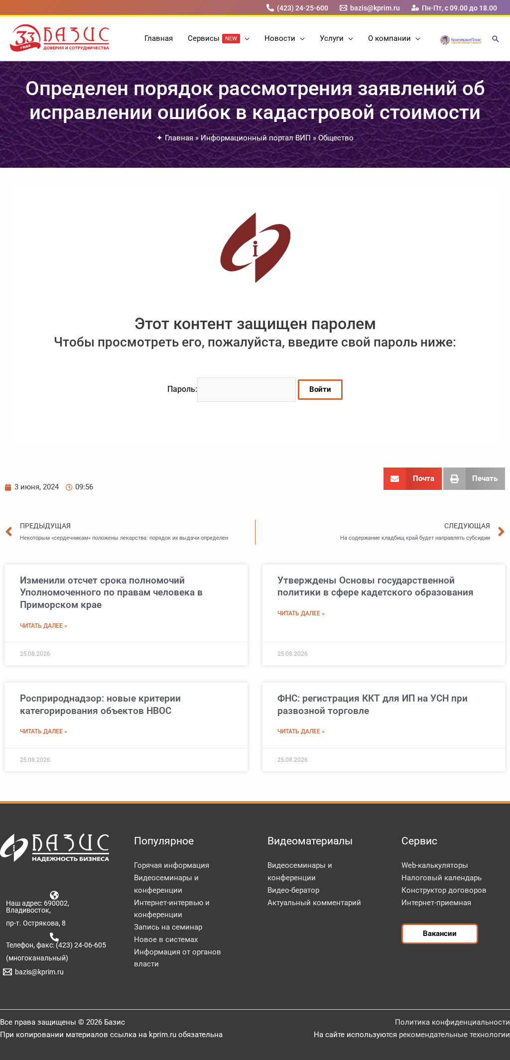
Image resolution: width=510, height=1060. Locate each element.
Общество (336, 137)
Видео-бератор (293, 890)
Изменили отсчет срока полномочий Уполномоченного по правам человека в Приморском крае (111, 592)
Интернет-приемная (436, 902)
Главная (179, 137)
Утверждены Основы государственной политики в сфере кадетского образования (375, 586)
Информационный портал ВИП (256, 137)
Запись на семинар (168, 927)
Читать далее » (43, 625)
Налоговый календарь (441, 877)
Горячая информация (171, 865)
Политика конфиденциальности (452, 1022)
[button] (245, 38)
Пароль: (182, 389)
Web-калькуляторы (434, 865)
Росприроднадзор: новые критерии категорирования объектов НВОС (100, 704)
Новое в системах (166, 939)
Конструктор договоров (444, 890)
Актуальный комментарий (314, 902)
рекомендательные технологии (454, 1034)
